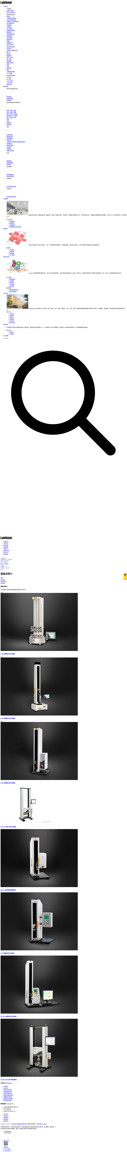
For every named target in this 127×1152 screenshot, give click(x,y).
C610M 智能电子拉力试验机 (8, 783)
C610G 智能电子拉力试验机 (8, 653)
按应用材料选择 (8, 1091)
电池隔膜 (9, 61)
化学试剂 (9, 48)
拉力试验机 (10, 28)
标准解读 (11, 281)
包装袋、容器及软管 (12, 50)
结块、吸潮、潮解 (11, 112)
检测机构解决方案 (11, 196)
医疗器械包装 (10, 174)
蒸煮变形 (9, 122)
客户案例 (11, 286)
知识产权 (11, 321)
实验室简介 (12, 221)
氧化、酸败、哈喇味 (12, 114)
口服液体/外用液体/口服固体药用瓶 (16, 141)
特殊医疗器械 (10, 176)
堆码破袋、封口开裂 (12, 115)
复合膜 (8, 54)
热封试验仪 (10, 37)
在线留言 (11, 333)
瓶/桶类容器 (10, 98)
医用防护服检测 (8, 1100)
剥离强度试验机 (11, 30)
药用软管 (9, 149)
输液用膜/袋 (10, 138)
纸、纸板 (9, 59)
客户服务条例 (12, 291)
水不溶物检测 (10, 23)
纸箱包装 (9, 100)
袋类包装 (9, 96)
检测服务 (6, 198)
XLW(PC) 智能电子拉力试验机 (9, 1016)
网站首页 (6, 541)
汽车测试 (11, 284)
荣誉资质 (11, 319)
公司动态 (11, 249)
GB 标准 (9, 77)
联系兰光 (11, 332)
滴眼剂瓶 (9, 140)
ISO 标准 (9, 79)
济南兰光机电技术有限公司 (20, 1124)
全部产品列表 (10, 10)
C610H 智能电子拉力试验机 (8, 718)
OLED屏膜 (9, 73)
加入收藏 (6, 335)
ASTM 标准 (10, 81)
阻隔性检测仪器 (8, 1097)
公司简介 (11, 313)
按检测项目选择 (8, 1089)
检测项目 (11, 223)
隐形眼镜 (9, 68)
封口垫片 (9, 147)
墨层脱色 (9, 124)
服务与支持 (6, 256)
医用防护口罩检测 (8, 1098)
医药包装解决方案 (8, 1095)
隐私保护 (6, 1119)
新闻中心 (6, 228)
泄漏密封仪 (10, 42)
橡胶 (8, 69)
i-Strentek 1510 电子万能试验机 (9, 1079)
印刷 (8, 64)
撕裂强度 (9, 32)
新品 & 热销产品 (11, 12)
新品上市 (6, 1088)
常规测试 (11, 282)
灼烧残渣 (9, 25)
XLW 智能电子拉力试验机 (7, 953)
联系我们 (6, 324)
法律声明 (6, 1117)
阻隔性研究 (12, 279)
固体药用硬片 (10, 145)
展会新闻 (11, 253)
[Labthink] (6, 3)
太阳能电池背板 (11, 71)
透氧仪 (8, 16)
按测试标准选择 (8, 1093)
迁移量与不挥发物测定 (12, 21)
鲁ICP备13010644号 (42, 1124)
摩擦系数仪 (10, 39)
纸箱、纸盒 (10, 57)
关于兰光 (6, 293)
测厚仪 (8, 41)
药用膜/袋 (9, 143)
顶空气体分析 (10, 44)
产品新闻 (11, 251)
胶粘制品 (9, 55)
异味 (8, 121)
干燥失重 (9, 27)
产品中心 (6, 6)
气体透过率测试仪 (11, 18)
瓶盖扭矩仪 (10, 35)
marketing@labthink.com (9, 1111)
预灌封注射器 (10, 150)
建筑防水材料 (10, 62)
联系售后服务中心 (14, 289)
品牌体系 (11, 315)
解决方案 (6, 86)
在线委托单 (12, 225)
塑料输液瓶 (10, 136)
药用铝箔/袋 (10, 134)
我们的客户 (12, 322)
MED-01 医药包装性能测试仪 (8, 890)
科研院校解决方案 (11, 186)
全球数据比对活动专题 (15, 226)
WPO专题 (11, 255)
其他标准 (9, 84)
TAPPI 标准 (10, 82)
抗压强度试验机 (11, 34)
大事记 (11, 317)
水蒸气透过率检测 (11, 19)
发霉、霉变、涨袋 (11, 110)
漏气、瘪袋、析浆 (11, 117)
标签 (8, 66)
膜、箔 (8, 52)
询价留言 (3, 583)
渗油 (8, 119)
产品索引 (6, 1086)
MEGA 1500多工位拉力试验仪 (8, 826)
